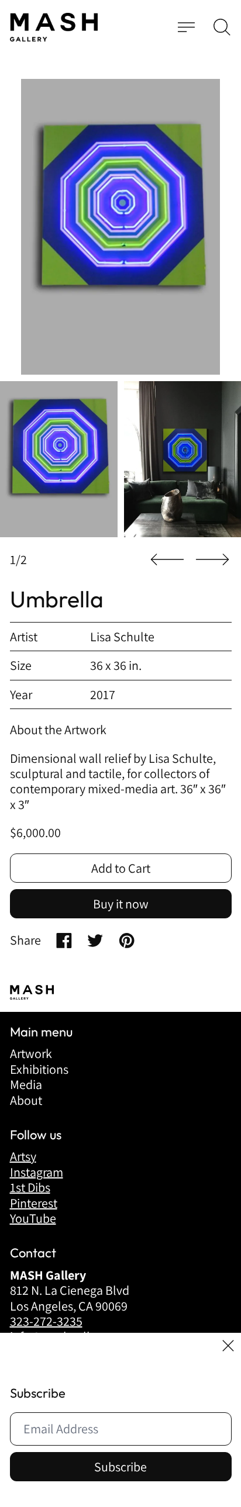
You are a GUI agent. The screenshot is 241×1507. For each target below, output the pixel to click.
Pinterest (33, 1203)
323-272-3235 (46, 1321)
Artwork (31, 1053)
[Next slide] (212, 559)
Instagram (36, 1172)
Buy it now (121, 904)
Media (26, 1084)
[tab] (59, 459)
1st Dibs (30, 1187)
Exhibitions (39, 1069)
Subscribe (120, 1466)
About (26, 1100)
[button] (222, 27)
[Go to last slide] (167, 559)
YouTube (33, 1218)
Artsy (23, 1156)
